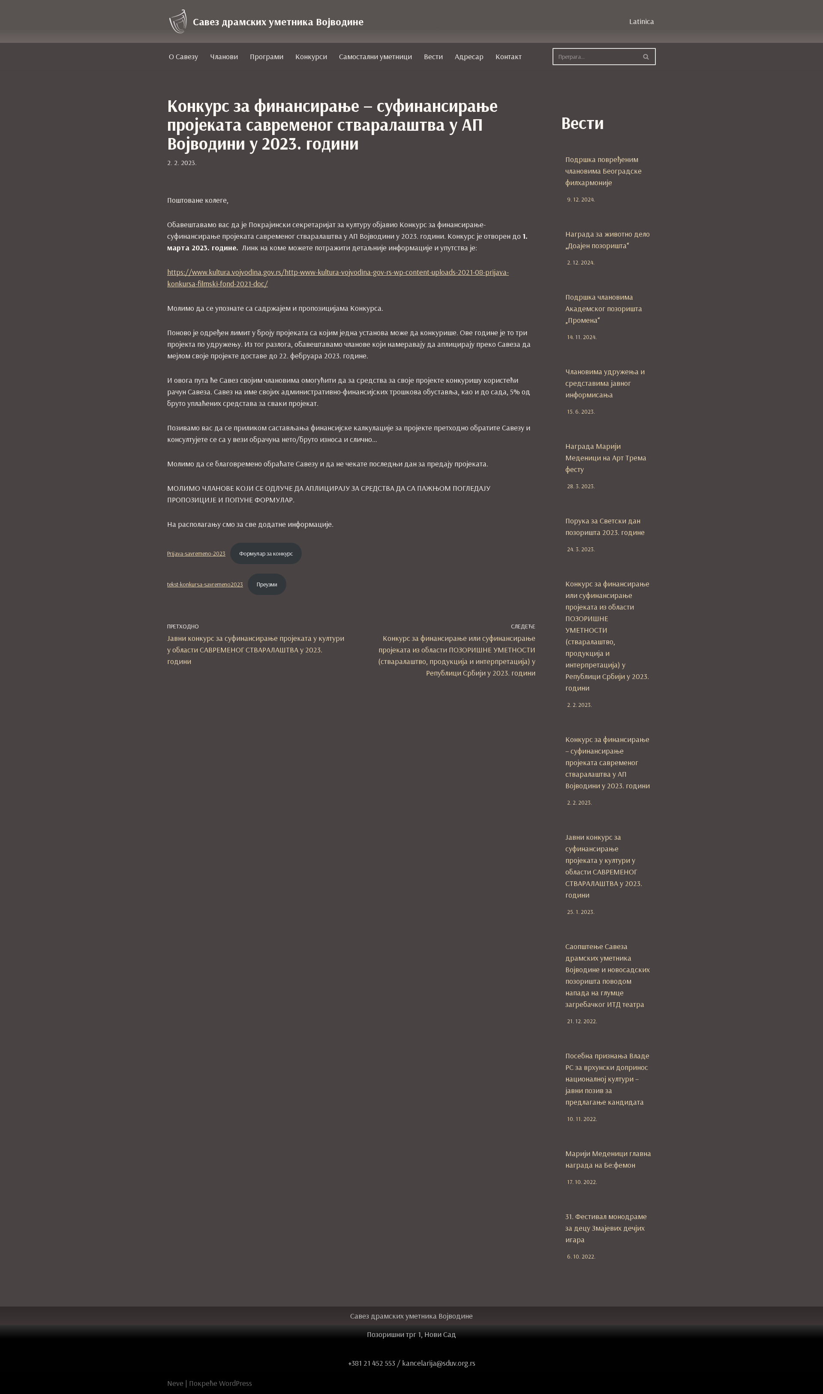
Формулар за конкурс (266, 553)
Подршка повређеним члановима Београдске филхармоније (603, 170)
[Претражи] (646, 56)
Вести (433, 56)
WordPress (235, 1383)
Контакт (509, 56)
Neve (175, 1383)
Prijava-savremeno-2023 (196, 553)
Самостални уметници (375, 56)
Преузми (267, 584)
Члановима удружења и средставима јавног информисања (605, 383)
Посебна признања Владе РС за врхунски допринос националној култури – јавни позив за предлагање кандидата (607, 1079)
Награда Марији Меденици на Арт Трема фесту (605, 457)
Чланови (224, 56)
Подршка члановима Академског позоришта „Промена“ (603, 308)
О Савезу (183, 56)
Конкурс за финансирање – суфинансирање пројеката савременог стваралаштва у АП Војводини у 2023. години (607, 762)
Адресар (469, 56)
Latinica (641, 21)
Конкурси (311, 56)
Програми (266, 56)
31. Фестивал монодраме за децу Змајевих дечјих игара (606, 1227)
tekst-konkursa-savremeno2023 (205, 584)
